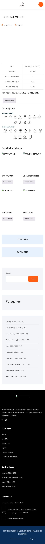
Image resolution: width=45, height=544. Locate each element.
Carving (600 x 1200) (31, 93)
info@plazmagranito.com (16, 518)
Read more (7, 182)
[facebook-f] (2, 420)
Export (4, 448)
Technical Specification (10, 457)
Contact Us (6, 443)
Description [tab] (9, 101)
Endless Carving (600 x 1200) (12, 477)
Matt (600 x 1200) (8, 482)
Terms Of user (15, 539)
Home (4, 434)
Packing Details (7, 452)
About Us (5, 439)
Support (32, 539)
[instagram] (6, 420)
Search (8, 273)
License (24, 539)
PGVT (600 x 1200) (9, 486)
